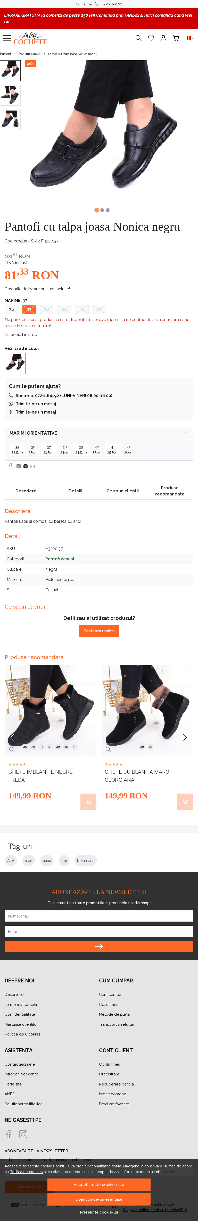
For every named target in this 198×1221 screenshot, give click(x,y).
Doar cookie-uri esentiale (99, 1199)
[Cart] (176, 38)
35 (25, 747)
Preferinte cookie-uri (99, 1212)
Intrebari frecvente (21, 1074)
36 (11, 309)
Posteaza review (99, 631)
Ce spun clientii (122, 491)
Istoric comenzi (113, 1094)
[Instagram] (26, 1134)
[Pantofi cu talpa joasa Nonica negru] (15, 363)
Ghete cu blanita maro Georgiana (137, 776)
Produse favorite (114, 1104)
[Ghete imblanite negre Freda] (51, 710)
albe (28, 860)
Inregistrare (109, 1074)
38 (46, 309)
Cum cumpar (111, 994)
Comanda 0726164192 (99, 4)
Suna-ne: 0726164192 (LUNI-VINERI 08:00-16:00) (64, 395)
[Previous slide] (13, 737)
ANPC (10, 1094)
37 (29, 309)
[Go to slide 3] (108, 210)
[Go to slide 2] (102, 210)
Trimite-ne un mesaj (36, 403)
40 (81, 309)
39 (64, 309)
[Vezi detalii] (12, 750)
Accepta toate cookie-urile (99, 1184)
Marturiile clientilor (21, 1024)
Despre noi (14, 994)
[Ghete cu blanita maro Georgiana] (147, 710)
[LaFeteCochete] (42, 38)
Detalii (75, 491)
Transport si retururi (116, 1024)
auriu (47, 860)
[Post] (19, 466)
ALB (10, 860)
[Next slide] (185, 737)
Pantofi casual (29, 54)
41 (99, 309)
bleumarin (85, 860)
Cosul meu (109, 1004)
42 (74, 747)
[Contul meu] (163, 38)
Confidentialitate (20, 1014)
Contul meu (109, 1064)
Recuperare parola (116, 1084)
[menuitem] (10, 70)
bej (64, 860)
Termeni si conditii (21, 1004)
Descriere (26, 491)
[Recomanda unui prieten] (33, 466)
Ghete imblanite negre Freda (40, 776)
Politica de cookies (26, 1171)
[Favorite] (151, 38)
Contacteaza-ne (20, 1064)
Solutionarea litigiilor (23, 1104)
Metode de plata (114, 1014)
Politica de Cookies (22, 1034)
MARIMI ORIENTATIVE (33, 433)
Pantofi (5, 54)
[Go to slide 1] (96, 210)
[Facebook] (12, 1134)
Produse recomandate (170, 490)
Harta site (13, 1084)
